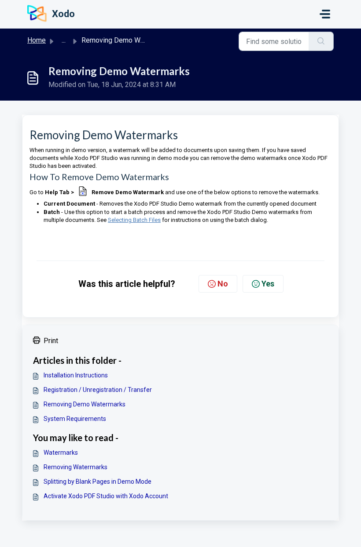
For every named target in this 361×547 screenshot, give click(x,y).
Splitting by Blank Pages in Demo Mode (97, 481)
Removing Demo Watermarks (84, 404)
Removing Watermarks (75, 467)
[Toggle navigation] (325, 14)
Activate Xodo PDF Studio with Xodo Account (106, 496)
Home (36, 40)
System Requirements (75, 418)
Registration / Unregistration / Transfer (98, 389)
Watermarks (61, 452)
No (222, 283)
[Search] (321, 41)
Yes (268, 283)
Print (51, 341)
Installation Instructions (76, 375)
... (64, 40)
